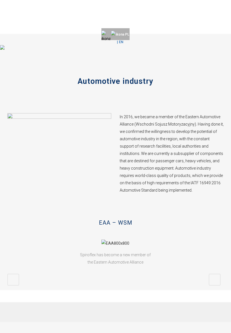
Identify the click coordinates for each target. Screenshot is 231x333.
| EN (120, 42)
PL (126, 34)
